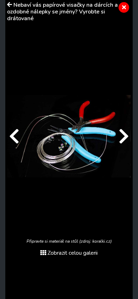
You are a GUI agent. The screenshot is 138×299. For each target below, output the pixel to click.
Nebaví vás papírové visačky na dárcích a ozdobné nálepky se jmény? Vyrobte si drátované (62, 11)
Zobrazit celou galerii (72, 253)
